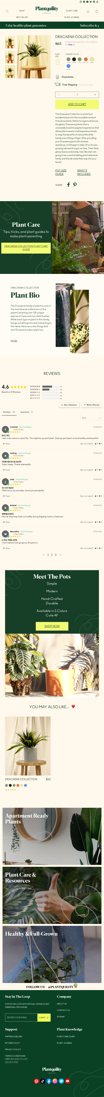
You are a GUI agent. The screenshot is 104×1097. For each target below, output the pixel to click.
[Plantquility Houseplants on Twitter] (61, 1081)
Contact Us (63, 1010)
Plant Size (57, 55)
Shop (22, 11)
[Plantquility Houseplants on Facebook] (48, 1081)
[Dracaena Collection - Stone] (6, 785)
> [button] (60, 555)
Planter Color (72, 54)
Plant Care (72, 11)
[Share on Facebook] (68, 185)
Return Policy (12, 1043)
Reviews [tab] (7, 412)
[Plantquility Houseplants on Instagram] (55, 1081)
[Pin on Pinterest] (75, 185)
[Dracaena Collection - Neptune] (25, 785)
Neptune (68, 66)
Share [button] (7, 444)
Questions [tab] (25, 412)
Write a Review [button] (93, 405)
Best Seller (22, 17)
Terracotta (86, 59)
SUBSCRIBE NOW (15, 26)
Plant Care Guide (66, 1037)
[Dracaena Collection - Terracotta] (17, 785)
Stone (68, 59)
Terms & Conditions (15, 1056)
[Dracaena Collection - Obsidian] (10, 785)
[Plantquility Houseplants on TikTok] (42, 1081)
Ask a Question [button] (70, 405)
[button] (96, 444)
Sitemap (61, 1017)
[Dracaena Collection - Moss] (14, 785)
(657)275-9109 (11, 1062)
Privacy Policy (13, 1050)
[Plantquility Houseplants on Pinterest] (36, 1081)
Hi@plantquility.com (16, 1059)
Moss (79, 59)
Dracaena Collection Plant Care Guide (26, 248)
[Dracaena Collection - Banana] (21, 785)
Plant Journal (72, 17)
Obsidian (74, 59)
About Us (62, 1004)
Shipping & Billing (13, 1037)
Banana (92, 59)
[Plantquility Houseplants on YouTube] (67, 1081)
